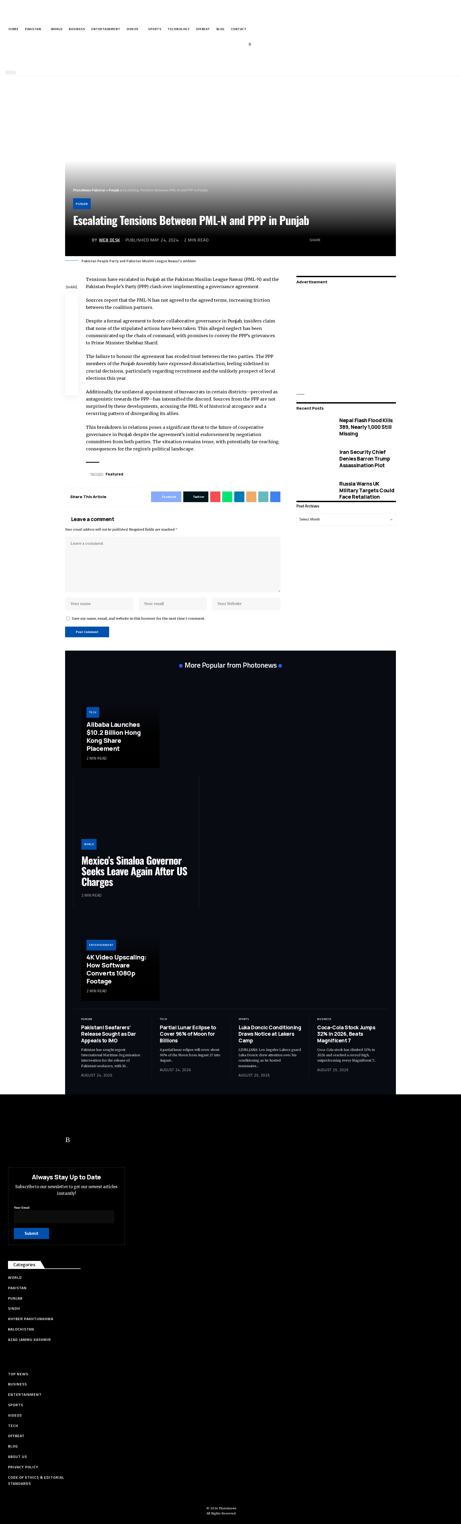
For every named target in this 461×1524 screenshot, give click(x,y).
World (89, 844)
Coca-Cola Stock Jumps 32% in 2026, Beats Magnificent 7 (346, 1034)
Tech (93, 712)
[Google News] (233, 44)
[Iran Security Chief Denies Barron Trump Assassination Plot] (313, 458)
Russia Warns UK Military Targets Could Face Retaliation (366, 490)
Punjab (82, 203)
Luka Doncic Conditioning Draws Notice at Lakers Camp (270, 1034)
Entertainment (101, 945)
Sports (244, 1019)
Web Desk (109, 240)
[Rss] (250, 44)
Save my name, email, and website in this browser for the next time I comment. (138, 618)
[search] (229, 60)
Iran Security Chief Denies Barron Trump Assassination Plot (364, 459)
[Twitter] (217, 44)
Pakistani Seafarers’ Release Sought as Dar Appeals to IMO (108, 1034)
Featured (114, 474)
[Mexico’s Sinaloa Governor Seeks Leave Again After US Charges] (136, 817)
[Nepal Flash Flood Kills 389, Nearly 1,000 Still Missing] (313, 427)
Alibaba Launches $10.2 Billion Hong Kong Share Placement (113, 736)
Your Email (21, 1207)
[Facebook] (209, 44)
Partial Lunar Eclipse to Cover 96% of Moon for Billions (188, 1034)
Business (324, 1019)
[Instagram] (242, 44)
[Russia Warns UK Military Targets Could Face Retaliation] (313, 490)
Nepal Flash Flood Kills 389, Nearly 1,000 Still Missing (366, 427)
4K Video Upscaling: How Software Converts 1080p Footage (116, 969)
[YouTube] (225, 44)
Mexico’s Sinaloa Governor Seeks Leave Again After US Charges (134, 871)
